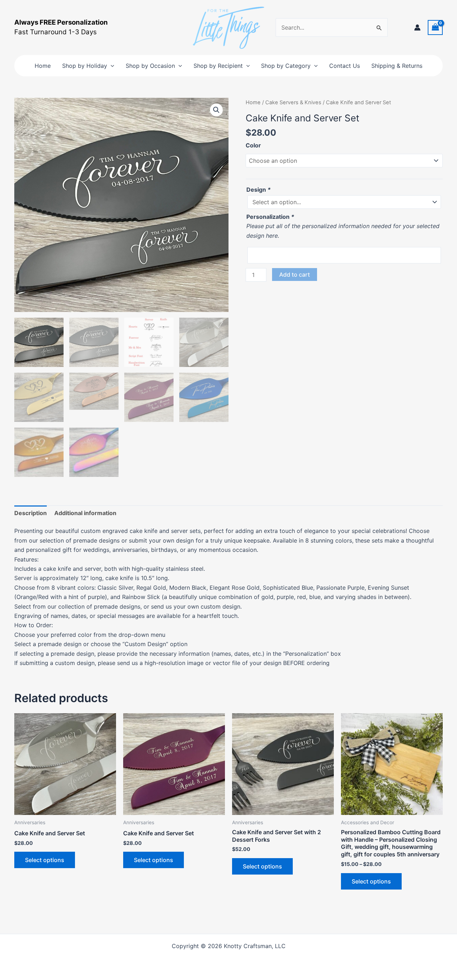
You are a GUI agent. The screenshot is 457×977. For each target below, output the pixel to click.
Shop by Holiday (84, 65)
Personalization (270, 216)
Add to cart (294, 274)
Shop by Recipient (218, 65)
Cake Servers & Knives (293, 102)
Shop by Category (286, 65)
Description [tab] (30, 513)
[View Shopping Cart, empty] (435, 27)
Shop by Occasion (150, 65)
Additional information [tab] (85, 513)
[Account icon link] (417, 27)
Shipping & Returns (396, 65)
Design (258, 189)
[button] (110, 65)
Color (253, 145)
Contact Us (344, 65)
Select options (44, 859)
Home (43, 65)
